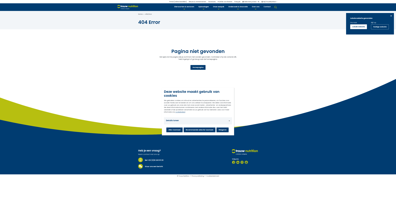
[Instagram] (242, 162)
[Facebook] (233, 162)
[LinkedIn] (237, 162)
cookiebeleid (180, 112)
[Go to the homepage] (245, 152)
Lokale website (358, 27)
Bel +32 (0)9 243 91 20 (154, 160)
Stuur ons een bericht (154, 166)
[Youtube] (246, 162)
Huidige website (380, 27)
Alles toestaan (174, 130)
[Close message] (391, 16)
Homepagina (198, 67)
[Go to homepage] (128, 7)
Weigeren (223, 130)
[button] (184, 7)
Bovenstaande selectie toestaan (199, 130)
